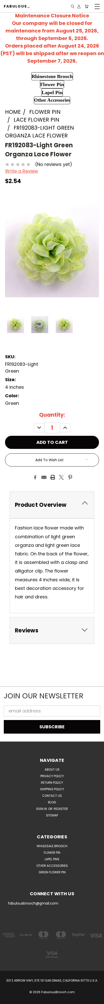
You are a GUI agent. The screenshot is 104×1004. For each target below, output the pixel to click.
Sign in (42, 809)
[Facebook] (35, 477)
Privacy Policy (52, 776)
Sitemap (52, 815)
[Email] (43, 477)
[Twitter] (61, 477)
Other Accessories (52, 866)
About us (52, 769)
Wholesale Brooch (52, 846)
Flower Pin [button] (52, 84)
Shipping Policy (52, 789)
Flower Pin (52, 852)
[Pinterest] (70, 477)
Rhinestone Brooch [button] (52, 76)
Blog (52, 802)
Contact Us (52, 796)
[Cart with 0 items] (86, 6)
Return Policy (52, 782)
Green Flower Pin (52, 872)
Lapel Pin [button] (52, 92)
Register (61, 809)
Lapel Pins (52, 859)
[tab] (52, 504)
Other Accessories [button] (52, 100)
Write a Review (21, 171)
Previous (8, 999)
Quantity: (52, 414)
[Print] (52, 477)
